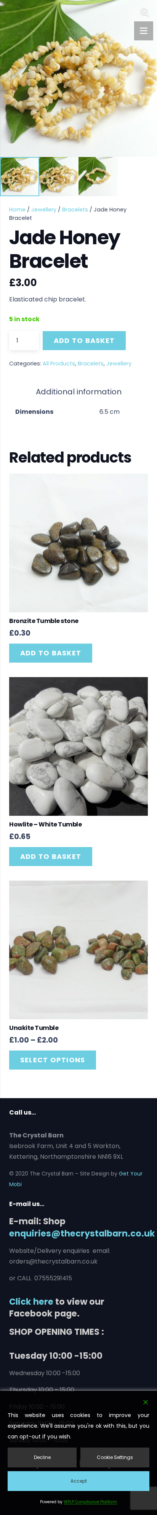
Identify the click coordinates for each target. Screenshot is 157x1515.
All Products (59, 363)
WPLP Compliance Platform (90, 1502)
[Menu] (143, 30)
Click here (31, 1302)
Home (17, 209)
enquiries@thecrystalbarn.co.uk (82, 1233)
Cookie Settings (115, 1457)
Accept (78, 1481)
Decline (42, 1457)
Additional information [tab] (79, 391)
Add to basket (84, 340)
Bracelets (75, 209)
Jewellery (43, 209)
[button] (145, 12)
